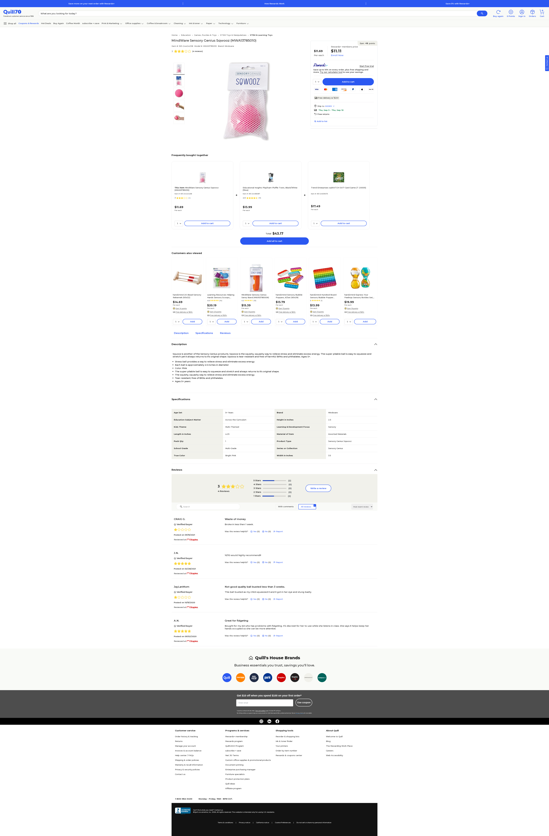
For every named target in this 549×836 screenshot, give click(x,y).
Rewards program (234, 741)
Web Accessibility (334, 755)
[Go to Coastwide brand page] (240, 678)
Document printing (234, 765)
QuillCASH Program (234, 746)
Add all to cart (274, 241)
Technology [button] (224, 23)
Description (181, 333)
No (266, 531)
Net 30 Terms (232, 755)
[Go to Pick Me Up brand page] (254, 678)
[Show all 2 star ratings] (275, 492)
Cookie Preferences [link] (283, 823)
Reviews (225, 333)
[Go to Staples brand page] (281, 678)
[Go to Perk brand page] (267, 678)
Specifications (204, 333)
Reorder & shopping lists (287, 736)
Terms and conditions (260, 710)
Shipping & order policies (187, 760)
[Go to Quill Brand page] (227, 678)
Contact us (180, 774)
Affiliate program (233, 788)
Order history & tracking (186, 736)
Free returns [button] (323, 114)
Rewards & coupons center (289, 755)
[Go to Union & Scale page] (308, 678)
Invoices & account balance (188, 750)
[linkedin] (269, 721)
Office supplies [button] (133, 23)
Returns (179, 741)
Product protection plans (237, 779)
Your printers (282, 746)
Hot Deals (46, 23)
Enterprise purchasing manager (240, 769)
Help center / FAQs (184, 755)
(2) (289, 480)
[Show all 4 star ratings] (275, 484)
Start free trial (367, 66)
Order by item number (286, 750)
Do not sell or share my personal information (314, 823)
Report (279, 531)
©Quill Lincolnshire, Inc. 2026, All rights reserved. (212, 812)
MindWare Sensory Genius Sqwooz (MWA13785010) (197, 188)
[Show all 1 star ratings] (274, 496)
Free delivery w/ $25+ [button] (184, 312)
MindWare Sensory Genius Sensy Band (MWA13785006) (255, 296)
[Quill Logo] (12, 11)
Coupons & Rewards (28, 23)
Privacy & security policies (187, 769)
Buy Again (58, 23)
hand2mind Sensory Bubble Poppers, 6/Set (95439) (289, 296)
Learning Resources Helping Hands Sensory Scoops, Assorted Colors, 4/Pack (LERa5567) (220, 296)
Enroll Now (337, 55)
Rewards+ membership (236, 736)
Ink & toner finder (284, 741)
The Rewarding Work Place (339, 746)
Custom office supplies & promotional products (248, 760)
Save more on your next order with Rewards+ (91, 3)
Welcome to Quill (334, 736)
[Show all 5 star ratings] (274, 480)
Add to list (322, 121)
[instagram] (261, 721)
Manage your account (185, 746)
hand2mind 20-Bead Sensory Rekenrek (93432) (187, 296)
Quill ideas (230, 784)
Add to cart (348, 81)
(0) (290, 484)
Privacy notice (244, 823)
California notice (262, 823)
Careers (329, 750)
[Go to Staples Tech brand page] (295, 678)
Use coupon (304, 702)
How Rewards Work (274, 3)
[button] (482, 13)
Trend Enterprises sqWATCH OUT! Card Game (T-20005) (338, 187)
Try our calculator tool (331, 72)
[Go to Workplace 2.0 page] (322, 678)
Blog (328, 741)
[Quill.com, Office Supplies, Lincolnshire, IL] (183, 811)
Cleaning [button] (178, 23)
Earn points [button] (367, 43)
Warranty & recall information (189, 765)
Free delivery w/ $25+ (328, 98)
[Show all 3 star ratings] (275, 488)
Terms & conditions (225, 823)
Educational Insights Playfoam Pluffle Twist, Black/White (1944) (270, 188)
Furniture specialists (235, 774)
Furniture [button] (241, 23)
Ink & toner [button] (194, 23)
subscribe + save (90, 23)
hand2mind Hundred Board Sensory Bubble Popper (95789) (323, 296)
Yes (255, 531)
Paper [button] (209, 23)
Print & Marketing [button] (110, 23)
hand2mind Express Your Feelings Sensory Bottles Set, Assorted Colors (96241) (358, 296)
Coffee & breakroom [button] (157, 23)
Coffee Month (73, 23)
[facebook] (277, 721)
